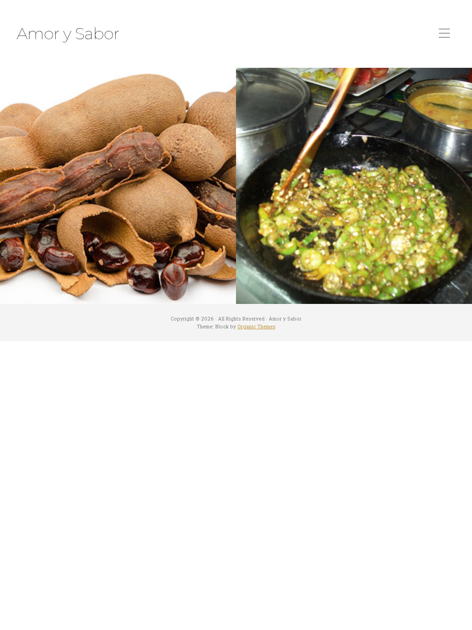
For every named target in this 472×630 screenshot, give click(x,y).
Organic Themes (256, 326)
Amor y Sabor (68, 33)
